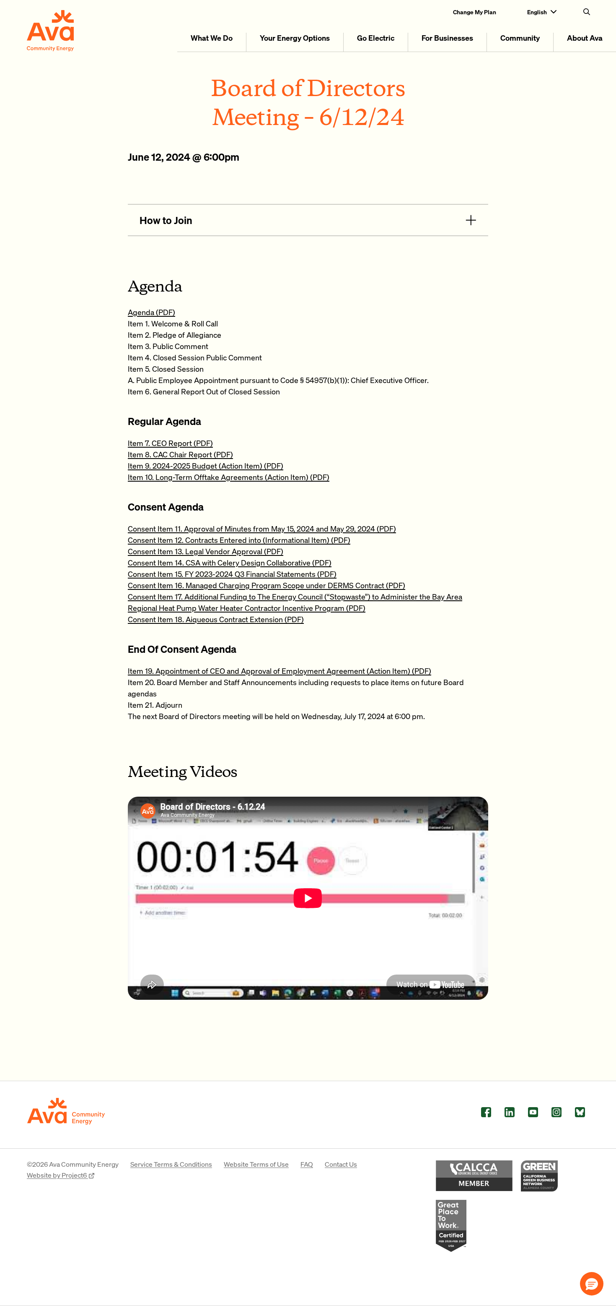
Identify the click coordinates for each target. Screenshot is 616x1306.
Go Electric (375, 37)
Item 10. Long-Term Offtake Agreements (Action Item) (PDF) (228, 477)
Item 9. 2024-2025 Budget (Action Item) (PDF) (205, 465)
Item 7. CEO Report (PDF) (170, 443)
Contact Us (341, 1164)
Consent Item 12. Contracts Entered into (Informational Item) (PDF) (239, 540)
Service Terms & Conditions (171, 1164)
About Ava (585, 37)
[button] (591, 1284)
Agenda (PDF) (151, 312)
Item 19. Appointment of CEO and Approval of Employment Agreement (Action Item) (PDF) (279, 670)
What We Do (212, 37)
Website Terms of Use (256, 1164)
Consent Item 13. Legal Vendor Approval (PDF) (205, 551)
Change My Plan (474, 12)
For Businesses (447, 37)
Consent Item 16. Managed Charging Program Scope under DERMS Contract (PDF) (266, 585)
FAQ (306, 1164)
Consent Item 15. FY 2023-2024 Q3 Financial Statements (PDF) (232, 574)
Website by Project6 (57, 1174)
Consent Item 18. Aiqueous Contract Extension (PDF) (216, 619)
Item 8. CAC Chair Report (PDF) (180, 454)
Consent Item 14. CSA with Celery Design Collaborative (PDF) (229, 562)
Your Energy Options (295, 37)
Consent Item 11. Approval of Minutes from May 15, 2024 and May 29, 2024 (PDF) (262, 528)
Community (520, 37)
